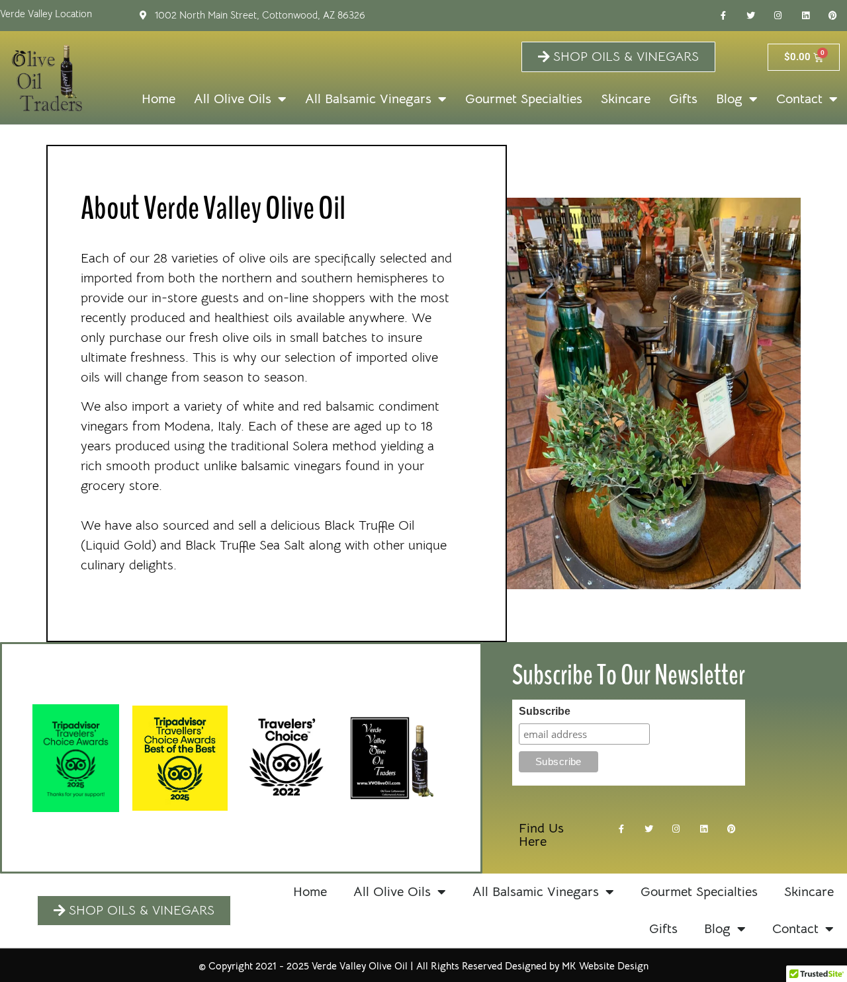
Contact (799, 99)
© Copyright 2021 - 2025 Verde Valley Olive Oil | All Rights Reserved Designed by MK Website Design (423, 966)
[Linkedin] (806, 16)
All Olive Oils (232, 99)
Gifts (683, 99)
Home (158, 99)
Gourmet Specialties (523, 99)
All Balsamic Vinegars (368, 99)
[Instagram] (778, 16)
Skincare (625, 99)
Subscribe (544, 711)
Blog (729, 99)
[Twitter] (750, 16)
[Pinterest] (833, 16)
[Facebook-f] (723, 16)
